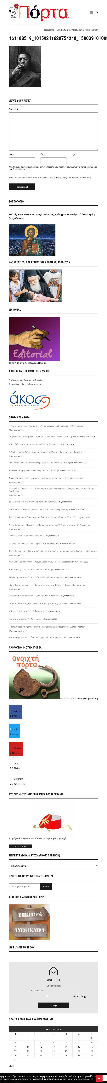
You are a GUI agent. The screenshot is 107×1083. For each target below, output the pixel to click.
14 (66, 1047)
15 (79, 1047)
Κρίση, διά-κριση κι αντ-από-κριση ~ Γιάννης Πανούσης (33, 444)
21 (66, 1051)
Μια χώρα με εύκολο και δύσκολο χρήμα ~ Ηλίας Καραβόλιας (36, 637)
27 (53, 1055)
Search (46, 886)
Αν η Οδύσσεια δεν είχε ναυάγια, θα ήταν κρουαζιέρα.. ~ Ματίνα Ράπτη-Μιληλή (44, 436)
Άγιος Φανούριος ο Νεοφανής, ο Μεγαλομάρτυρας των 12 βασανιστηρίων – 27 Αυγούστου (49, 525)
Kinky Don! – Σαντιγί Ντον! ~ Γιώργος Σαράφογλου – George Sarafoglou (40, 562)
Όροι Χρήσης (79, 996)
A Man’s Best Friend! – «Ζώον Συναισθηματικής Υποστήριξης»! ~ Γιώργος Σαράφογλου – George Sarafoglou (51, 490)
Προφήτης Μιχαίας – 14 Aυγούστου (25, 619)
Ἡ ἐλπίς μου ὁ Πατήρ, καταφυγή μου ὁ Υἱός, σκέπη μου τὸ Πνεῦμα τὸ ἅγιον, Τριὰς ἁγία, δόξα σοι (52, 216)
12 (41, 1047)
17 (15, 1051)
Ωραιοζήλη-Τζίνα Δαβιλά (56, 30)
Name (11, 154)
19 (41, 1051)
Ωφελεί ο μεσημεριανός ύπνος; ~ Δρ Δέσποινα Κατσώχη (34, 470)
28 (66, 1055)
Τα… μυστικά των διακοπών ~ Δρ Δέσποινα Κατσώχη (32, 502)
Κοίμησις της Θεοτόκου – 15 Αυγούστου (27, 611)
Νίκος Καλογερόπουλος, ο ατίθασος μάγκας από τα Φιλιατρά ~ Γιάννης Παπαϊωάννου (47, 585)
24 (15, 1055)
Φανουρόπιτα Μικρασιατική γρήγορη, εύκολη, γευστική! (34, 543)
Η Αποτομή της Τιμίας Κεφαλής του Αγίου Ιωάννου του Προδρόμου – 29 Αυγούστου (46, 426)
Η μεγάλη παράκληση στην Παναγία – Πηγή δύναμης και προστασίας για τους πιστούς (47, 627)
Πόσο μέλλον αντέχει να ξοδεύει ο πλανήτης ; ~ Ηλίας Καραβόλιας (38, 509)
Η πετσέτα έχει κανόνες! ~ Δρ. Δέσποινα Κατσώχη (31, 569)
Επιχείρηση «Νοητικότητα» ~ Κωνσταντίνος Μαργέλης (33, 596)
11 (28, 1047)
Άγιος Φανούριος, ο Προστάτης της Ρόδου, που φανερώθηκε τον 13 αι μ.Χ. (42, 517)
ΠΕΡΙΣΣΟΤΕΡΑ (20, 846)
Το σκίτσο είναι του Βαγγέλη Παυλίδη (28, 363)
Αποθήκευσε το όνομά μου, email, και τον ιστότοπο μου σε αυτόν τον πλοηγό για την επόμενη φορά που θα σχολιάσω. (53, 168)
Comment (13, 109)
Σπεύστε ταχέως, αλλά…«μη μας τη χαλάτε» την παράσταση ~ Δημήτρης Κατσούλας (46, 478)
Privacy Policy (61, 178)
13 (53, 1047)
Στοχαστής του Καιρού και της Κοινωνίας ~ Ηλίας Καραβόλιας (37, 577)
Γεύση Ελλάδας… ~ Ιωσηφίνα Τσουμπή (26, 536)
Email (43, 154)
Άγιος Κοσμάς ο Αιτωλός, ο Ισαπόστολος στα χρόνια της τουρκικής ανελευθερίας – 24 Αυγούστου (53, 551)
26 (41, 1055)
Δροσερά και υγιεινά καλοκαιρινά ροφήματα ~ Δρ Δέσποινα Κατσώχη (40, 463)
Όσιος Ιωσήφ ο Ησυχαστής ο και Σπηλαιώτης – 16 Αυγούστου (37, 603)
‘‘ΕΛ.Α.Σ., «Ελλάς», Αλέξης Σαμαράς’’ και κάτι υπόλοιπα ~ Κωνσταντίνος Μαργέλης (45, 452)
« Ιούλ (11, 1066)
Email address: (53, 985)
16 (92, 1047)
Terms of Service (78, 178)
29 (79, 1055)
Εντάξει (4, 1081)
